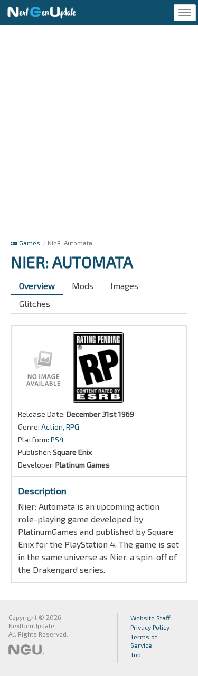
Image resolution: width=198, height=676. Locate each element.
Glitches (34, 304)
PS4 (57, 439)
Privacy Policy (149, 627)
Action (52, 426)
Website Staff (150, 617)
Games (28, 242)
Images (124, 286)
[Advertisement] (99, 134)
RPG (72, 426)
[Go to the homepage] (41, 12)
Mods (82, 286)
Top (135, 654)
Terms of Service (143, 641)
